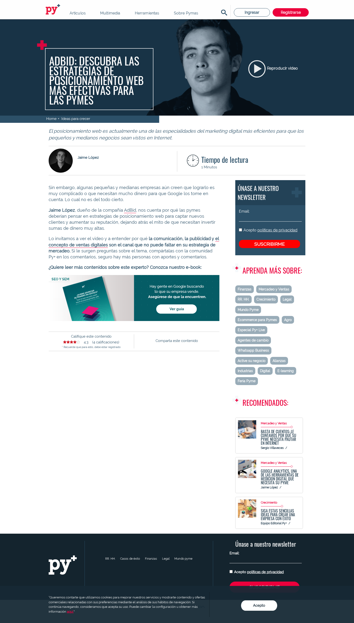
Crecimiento (265, 299)
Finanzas (244, 289)
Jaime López (269, 487)
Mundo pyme (183, 558)
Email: (244, 211)
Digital (265, 371)
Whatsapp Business (253, 350)
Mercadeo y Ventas (274, 289)
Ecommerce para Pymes (257, 320)
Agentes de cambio (253, 340)
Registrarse (291, 12)
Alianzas (279, 361)
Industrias (245, 371)
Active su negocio (251, 361)
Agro (288, 320)
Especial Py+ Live (251, 330)
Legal (287, 299)
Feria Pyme (247, 381)
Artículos (78, 13)
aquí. (70, 611)
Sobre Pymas (186, 13)
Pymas (53, 9)
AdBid (130, 210)
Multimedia (110, 13)
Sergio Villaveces (272, 448)
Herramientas (147, 13)
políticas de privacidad (277, 230)
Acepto (270, 230)
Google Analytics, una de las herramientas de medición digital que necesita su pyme (280, 476)
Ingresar (252, 12)
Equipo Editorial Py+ (274, 523)
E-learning (285, 371)
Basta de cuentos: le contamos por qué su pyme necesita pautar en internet (278, 437)
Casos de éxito (130, 558)
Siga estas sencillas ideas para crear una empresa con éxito (278, 514)
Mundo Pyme (248, 310)
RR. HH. (243, 299)
